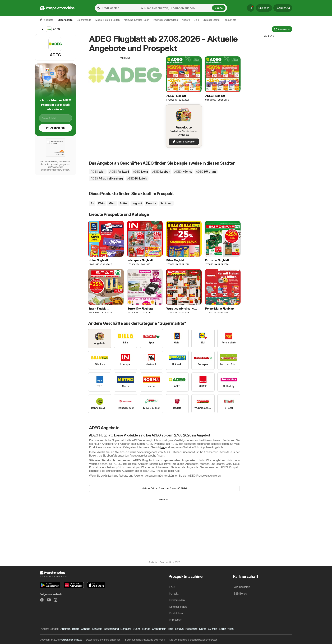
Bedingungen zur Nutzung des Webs (145, 639)
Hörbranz (206, 171)
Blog (196, 19)
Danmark (125, 629)
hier (162, 447)
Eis (92, 203)
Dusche (151, 203)
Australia (65, 629)
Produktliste (230, 19)
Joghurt (137, 203)
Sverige (212, 629)
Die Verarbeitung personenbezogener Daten (193, 639)
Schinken (166, 203)
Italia (170, 629)
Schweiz (97, 629)
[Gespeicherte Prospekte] (250, 8)
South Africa (226, 629)
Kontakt (173, 593)
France (146, 629)
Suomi (136, 629)
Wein (101, 203)
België (75, 629)
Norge (202, 629)
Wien (97, 171)
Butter (124, 203)
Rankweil (119, 171)
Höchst (183, 171)
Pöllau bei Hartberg (106, 178)
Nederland (191, 629)
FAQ (171, 587)
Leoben (161, 171)
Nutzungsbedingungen (55, 164)
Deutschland (111, 629)
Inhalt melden (177, 600)
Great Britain (159, 629)
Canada (85, 629)
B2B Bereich (241, 593)
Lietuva (179, 629)
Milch (112, 203)
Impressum (175, 619)
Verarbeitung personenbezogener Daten (54, 168)
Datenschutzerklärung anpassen (103, 639)
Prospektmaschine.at (70, 639)
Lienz (140, 171)
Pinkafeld (137, 178)
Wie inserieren (242, 587)
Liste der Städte (211, 19)
